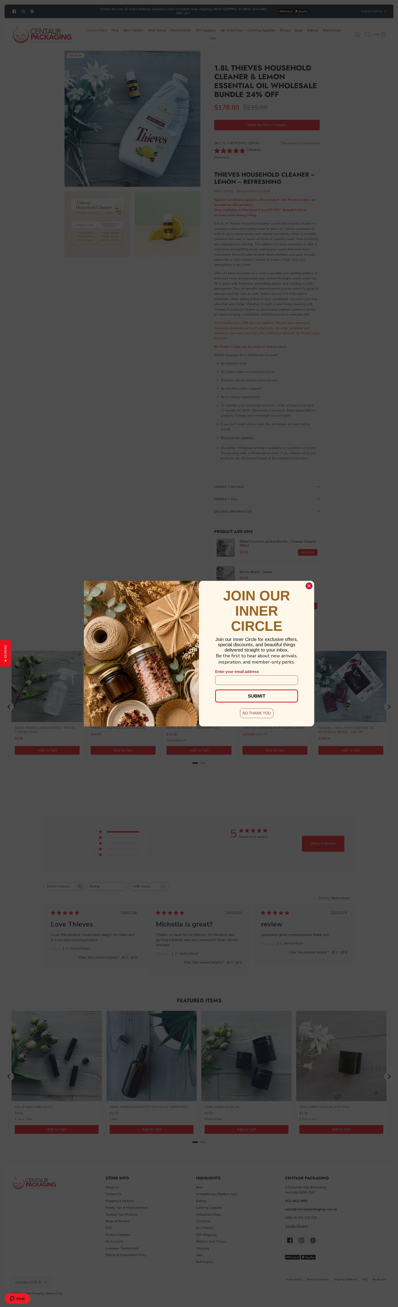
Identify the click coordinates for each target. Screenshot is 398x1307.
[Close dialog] (309, 586)
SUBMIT (256, 696)
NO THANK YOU (257, 713)
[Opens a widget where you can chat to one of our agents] (17, 1299)
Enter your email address (237, 672)
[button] (5, 653)
